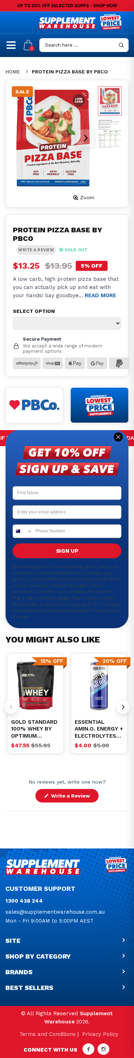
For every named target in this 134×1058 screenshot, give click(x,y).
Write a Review (74, 797)
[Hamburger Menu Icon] (11, 48)
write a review (36, 250)
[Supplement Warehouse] (67, 23)
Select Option (34, 311)
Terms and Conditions (47, 1034)
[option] (35, 685)
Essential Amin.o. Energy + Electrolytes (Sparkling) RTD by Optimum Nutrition (99, 729)
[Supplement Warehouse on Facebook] (88, 1049)
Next (122, 706)
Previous (11, 706)
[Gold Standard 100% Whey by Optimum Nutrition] (35, 685)
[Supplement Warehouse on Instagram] (103, 1049)
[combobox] (23, 531)
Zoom (87, 197)
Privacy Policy (100, 1034)
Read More (100, 295)
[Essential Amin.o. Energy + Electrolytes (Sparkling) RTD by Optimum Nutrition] (99, 685)
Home (12, 71)
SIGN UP (67, 550)
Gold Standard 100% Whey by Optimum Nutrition (34, 729)
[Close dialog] (118, 437)
